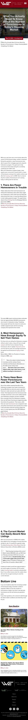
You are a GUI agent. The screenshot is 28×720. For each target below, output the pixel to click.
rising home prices (20, 347)
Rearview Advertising (17, 716)
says (11, 356)
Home (14, 694)
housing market (9, 570)
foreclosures (12, 404)
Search (14, 699)
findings (10, 200)
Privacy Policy (22, 712)
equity (2, 345)
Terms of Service (13, 713)
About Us (14, 697)
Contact (14, 705)
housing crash (9, 176)
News (14, 702)
